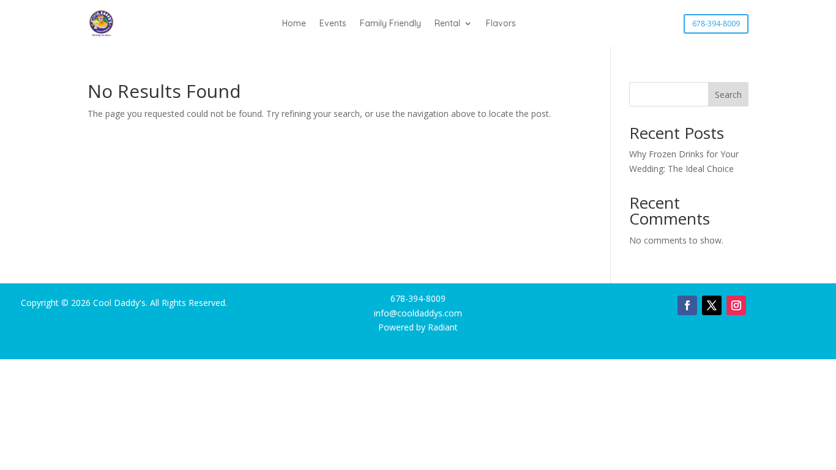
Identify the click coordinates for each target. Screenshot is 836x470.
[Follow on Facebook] (687, 305)
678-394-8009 (716, 23)
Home (294, 23)
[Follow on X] (712, 305)
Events (332, 23)
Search (728, 94)
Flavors (501, 23)
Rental (447, 23)
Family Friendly (390, 23)
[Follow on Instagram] (736, 305)
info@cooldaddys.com (418, 313)
